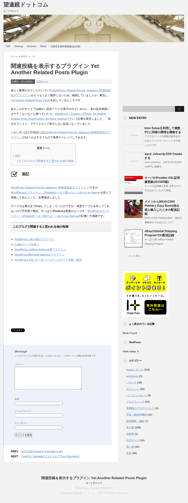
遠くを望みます (94, 483)
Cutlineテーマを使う (26, 244)
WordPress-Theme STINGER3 (94, 488)
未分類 (130, 427)
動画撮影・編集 (135, 421)
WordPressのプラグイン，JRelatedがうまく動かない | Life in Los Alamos (55, 192)
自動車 (130, 433)
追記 (17, 155)
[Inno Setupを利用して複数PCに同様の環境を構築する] (133, 143)
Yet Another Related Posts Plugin (30, 100)
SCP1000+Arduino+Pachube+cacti (42, 451)
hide (46, 148)
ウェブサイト (21, 423)
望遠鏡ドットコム (25, 4)
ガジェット (132, 388)
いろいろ (131, 382)
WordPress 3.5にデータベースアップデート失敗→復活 (48, 259)
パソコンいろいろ (136, 395)
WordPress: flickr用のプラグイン (34, 239)
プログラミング (135, 401)
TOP (7, 46)
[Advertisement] (41, 295)
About (43, 46)
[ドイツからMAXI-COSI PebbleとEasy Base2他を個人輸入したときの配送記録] (133, 216)
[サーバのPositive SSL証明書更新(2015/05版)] (133, 192)
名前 (18, 399)
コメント (19, 364)
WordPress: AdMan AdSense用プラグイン (40, 249)
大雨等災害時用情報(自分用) (65, 46)
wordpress (132, 376)
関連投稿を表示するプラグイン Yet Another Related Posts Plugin (94, 478)
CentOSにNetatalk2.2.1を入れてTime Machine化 (50, 456)
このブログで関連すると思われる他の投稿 (45, 160)
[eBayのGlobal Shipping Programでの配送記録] (133, 246)
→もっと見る (133, 256)
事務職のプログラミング (140, 408)
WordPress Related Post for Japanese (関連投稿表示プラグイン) (50, 187)
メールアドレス (23, 411)
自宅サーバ (42, 81)
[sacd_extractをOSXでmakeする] (133, 168)
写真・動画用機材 (136, 414)
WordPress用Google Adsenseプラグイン (39, 254)
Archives (31, 46)
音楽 (128, 453)
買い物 (130, 446)
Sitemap (18, 46)
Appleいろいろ (134, 369)
